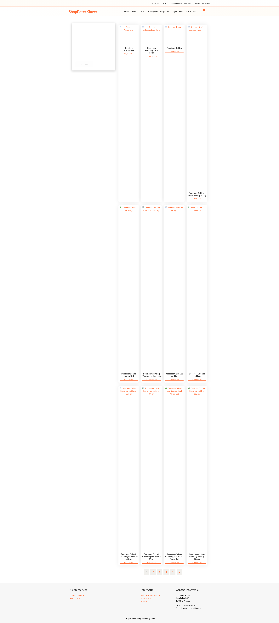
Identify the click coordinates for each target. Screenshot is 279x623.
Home (126, 11)
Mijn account (191, 11)
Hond (134, 11)
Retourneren (75, 598)
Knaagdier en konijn (156, 11)
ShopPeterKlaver (83, 11)
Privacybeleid (146, 598)
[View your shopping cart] (203, 11)
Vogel (174, 11)
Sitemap (144, 601)
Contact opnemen (77, 595)
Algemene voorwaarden (151, 595)
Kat (142, 11)
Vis (168, 11)
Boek (181, 11)
